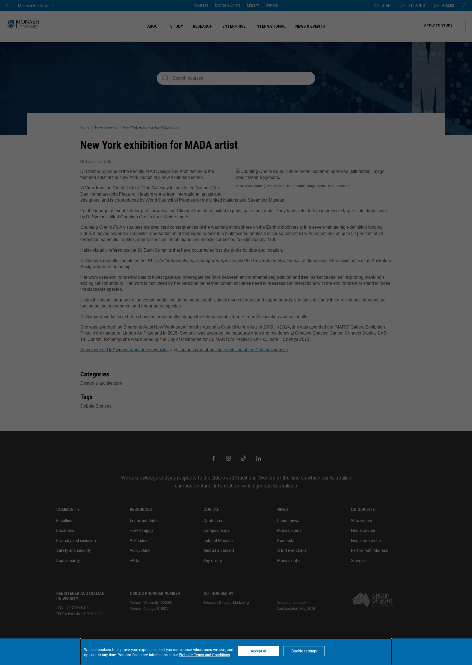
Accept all (259, 651)
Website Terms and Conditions (204, 654)
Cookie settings (304, 651)
